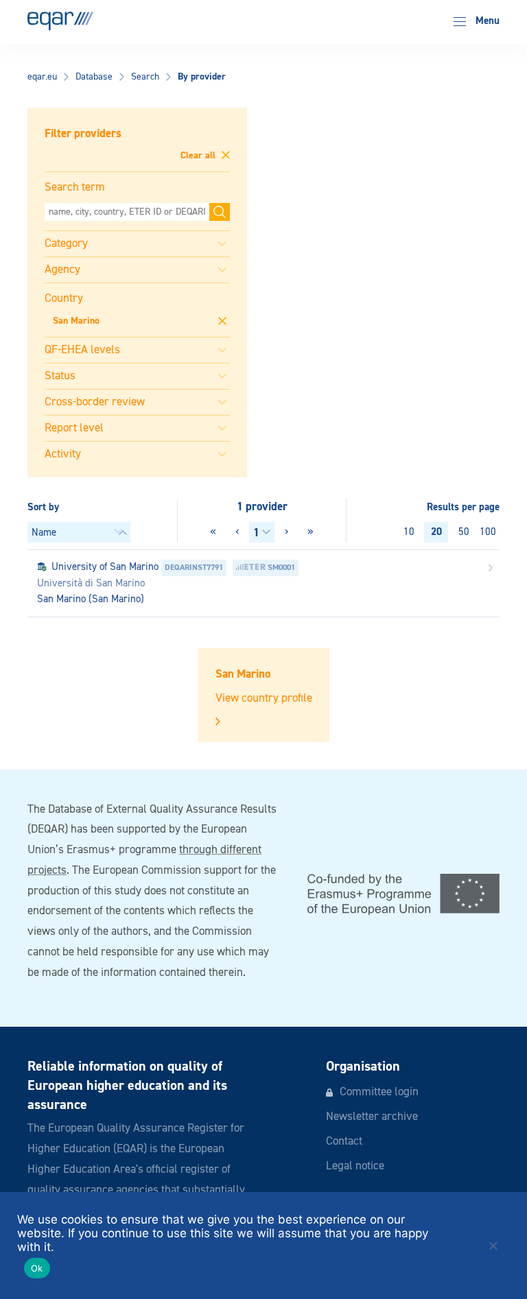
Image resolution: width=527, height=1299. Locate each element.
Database (94, 77)
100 (488, 532)
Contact (344, 1141)
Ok (37, 1268)
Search (145, 77)
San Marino (76, 321)
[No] (493, 1245)
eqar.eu (42, 77)
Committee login (379, 1092)
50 (463, 532)
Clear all (199, 156)
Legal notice (355, 1166)
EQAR (60, 21)
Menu (486, 20)
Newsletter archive (372, 1117)
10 (408, 532)
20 (436, 531)
